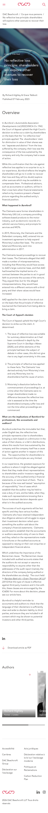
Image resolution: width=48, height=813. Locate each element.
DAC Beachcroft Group (10, 762)
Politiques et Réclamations (30, 768)
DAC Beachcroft (10, 14)
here (18, 594)
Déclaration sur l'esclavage (9, 771)
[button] (44, 5)
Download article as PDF (19, 647)
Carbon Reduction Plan (33, 777)
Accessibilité (8, 748)
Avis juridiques (31, 748)
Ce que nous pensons (31, 14)
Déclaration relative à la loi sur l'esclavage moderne (34, 758)
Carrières (6, 754)
